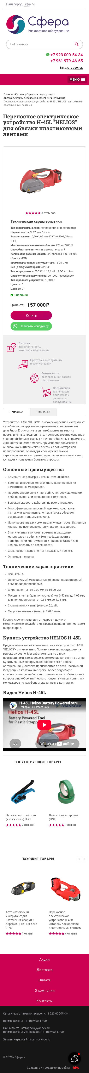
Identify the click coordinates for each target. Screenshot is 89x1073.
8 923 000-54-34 (58, 1013)
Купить (31, 315)
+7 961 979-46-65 (67, 60)
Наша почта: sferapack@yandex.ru (26, 1028)
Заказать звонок (71, 67)
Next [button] (84, 859)
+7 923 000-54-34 (66, 54)
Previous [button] (79, 859)
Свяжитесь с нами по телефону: (25, 1013)
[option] (23, 807)
